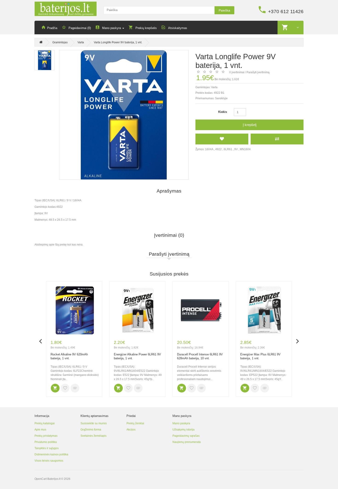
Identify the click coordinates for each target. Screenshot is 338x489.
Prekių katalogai (44, 423)
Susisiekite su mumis (93, 423)
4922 (218, 149)
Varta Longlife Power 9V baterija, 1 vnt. (118, 42)
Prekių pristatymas (45, 435)
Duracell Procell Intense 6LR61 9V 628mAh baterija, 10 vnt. (200, 356)
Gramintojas (60, 42)
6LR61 (228, 149)
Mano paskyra (181, 423)
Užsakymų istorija (183, 429)
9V (236, 149)
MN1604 (245, 149)
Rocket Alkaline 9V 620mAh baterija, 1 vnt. (69, 356)
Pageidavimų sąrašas (186, 435)
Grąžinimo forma (90, 429)
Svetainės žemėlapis (93, 435)
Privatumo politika (45, 442)
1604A (209, 149)
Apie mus (40, 429)
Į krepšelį (249, 125)
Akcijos (130, 429)
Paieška (224, 10)
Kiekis (222, 112)
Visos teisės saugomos (48, 460)
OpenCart (40, 478)
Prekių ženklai (135, 423)
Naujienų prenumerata (186, 442)
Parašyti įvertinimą (257, 72)
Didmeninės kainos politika (51, 454)
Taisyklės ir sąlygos (46, 448)
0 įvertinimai (236, 72)
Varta (80, 42)
